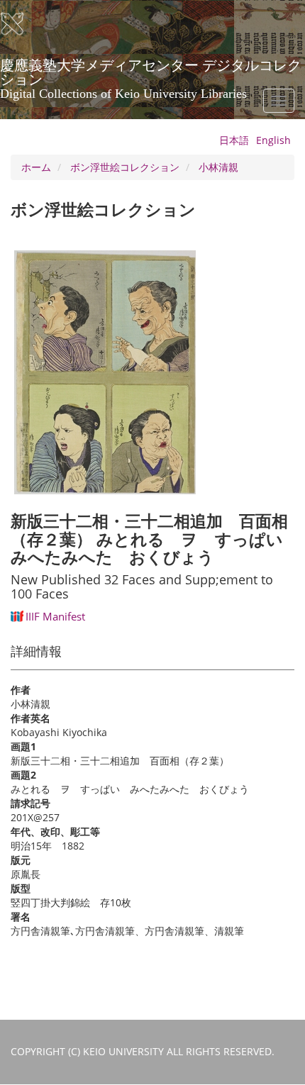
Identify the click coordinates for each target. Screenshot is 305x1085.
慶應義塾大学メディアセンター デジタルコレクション (150, 70)
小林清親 (218, 167)
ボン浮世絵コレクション (124, 167)
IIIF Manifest (55, 616)
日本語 (234, 140)
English (273, 140)
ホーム (36, 167)
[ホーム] (21, 24)
